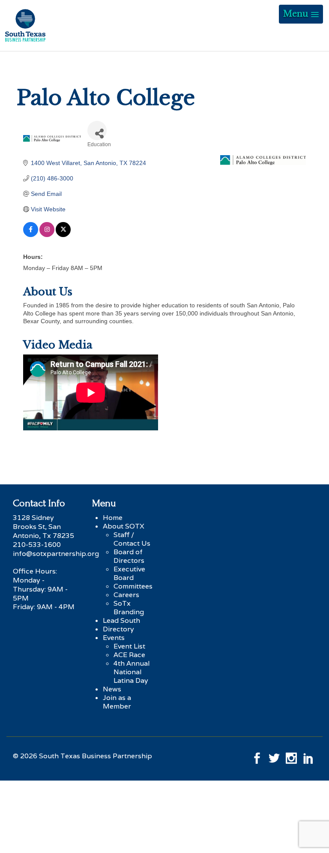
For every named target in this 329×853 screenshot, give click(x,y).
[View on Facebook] (30, 234)
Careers (126, 594)
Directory (118, 629)
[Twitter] (274, 755)
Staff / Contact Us (132, 539)
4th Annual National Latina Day (132, 672)
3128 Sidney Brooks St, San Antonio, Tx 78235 (43, 526)
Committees (133, 586)
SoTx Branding (129, 607)
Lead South (121, 620)
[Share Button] (97, 130)
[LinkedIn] (308, 755)
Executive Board (129, 573)
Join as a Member (117, 702)
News (112, 689)
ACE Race (129, 654)
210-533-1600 (37, 544)
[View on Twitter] (63, 234)
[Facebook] (257, 755)
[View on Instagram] (46, 234)
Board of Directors (129, 556)
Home (113, 517)
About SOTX (123, 526)
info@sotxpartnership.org (56, 553)
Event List (129, 646)
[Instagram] (291, 755)
